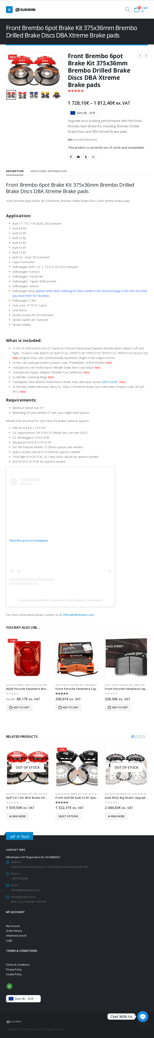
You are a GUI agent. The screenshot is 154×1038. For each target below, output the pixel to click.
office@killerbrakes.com (25, 890)
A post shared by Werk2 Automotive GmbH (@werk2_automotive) (60, 600)
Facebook (71, 157)
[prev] (140, 56)
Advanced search (16, 935)
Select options (19, 816)
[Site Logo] (25, 9)
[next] (146, 56)
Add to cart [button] (21, 707)
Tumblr (86, 157)
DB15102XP (110, 382)
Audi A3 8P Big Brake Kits (19, 794)
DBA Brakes (90, 685)
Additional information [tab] (48, 171)
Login (9, 940)
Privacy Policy (14, 969)
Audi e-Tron (62, 685)
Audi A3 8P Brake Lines (18, 685)
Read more (68, 816)
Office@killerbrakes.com (78, 615)
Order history (14, 931)
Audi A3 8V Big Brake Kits (47, 794)
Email (78, 157)
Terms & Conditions (18, 964)
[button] (9, 9)
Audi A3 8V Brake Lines (43, 685)
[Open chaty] (142, 1016)
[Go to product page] (77, 658)
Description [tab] (14, 171)
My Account (13, 926)
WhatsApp (93, 157)
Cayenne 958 (76, 685)
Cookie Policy (14, 974)
